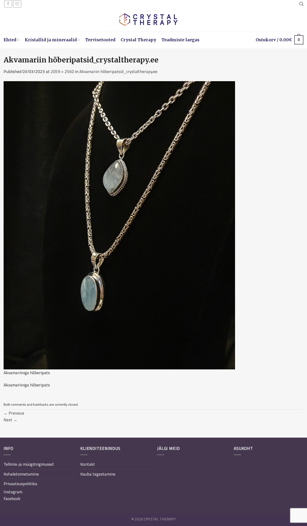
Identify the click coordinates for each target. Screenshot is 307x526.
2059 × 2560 (62, 71)
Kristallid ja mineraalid (51, 40)
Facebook (12, 498)
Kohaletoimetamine (21, 474)
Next (10, 419)
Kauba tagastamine (97, 474)
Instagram (13, 492)
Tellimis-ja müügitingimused (28, 464)
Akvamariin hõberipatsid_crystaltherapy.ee (118, 71)
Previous (14, 413)
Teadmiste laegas (180, 40)
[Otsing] (301, 3)
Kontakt (87, 464)
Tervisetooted (100, 40)
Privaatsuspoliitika (20, 483)
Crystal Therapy (138, 40)
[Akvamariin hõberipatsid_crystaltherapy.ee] (119, 224)
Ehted (10, 40)
